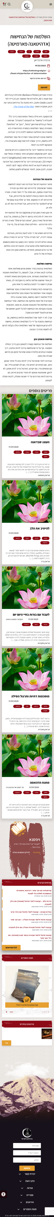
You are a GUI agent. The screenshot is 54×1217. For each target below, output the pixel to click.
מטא (46, 51)
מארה (37, 51)
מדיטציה (45, 543)
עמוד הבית (47, 17)
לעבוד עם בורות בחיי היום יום (31, 614)
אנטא (45, 452)
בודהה (12, 51)
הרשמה (27, 1168)
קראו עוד (36, 852)
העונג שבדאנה (40, 442)
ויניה (27, 706)
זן (29, 51)
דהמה (27, 538)
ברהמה (36, 706)
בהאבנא (17, 792)
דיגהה (21, 51)
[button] (3, 1194)
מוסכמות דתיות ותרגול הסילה (30, 696)
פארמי (45, 56)
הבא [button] (11, 1012)
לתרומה (44, 87)
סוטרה (36, 56)
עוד (6, 1043)
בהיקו (45, 456)
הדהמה (18, 538)
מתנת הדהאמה (39, 782)
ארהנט (18, 452)
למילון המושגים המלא (21, 852)
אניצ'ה (36, 452)
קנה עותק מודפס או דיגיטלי (27, 1005)
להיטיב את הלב (39, 528)
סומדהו (45, 711)
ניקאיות (26, 56)
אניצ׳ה (27, 452)
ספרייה (39, 17)
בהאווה (45, 797)
